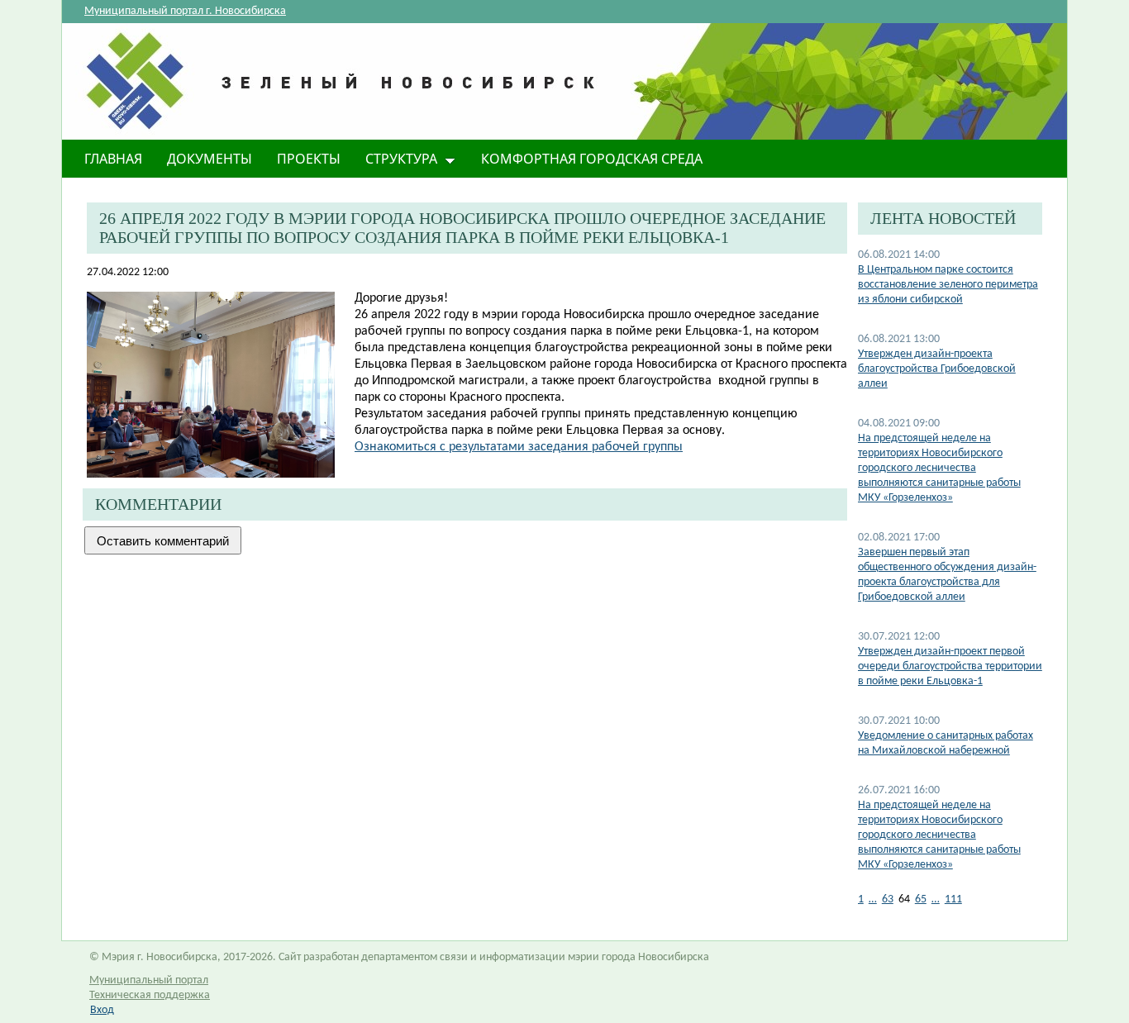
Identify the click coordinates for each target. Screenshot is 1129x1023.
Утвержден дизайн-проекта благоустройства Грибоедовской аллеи (937, 369)
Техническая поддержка (149, 995)
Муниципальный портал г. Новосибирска (185, 11)
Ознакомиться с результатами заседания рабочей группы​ (519, 447)
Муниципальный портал (148, 980)
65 (921, 899)
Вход (102, 1010)
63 (887, 899)
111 (953, 899)
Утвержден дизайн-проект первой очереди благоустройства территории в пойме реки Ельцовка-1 (950, 666)
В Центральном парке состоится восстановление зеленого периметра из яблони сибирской (948, 285)
